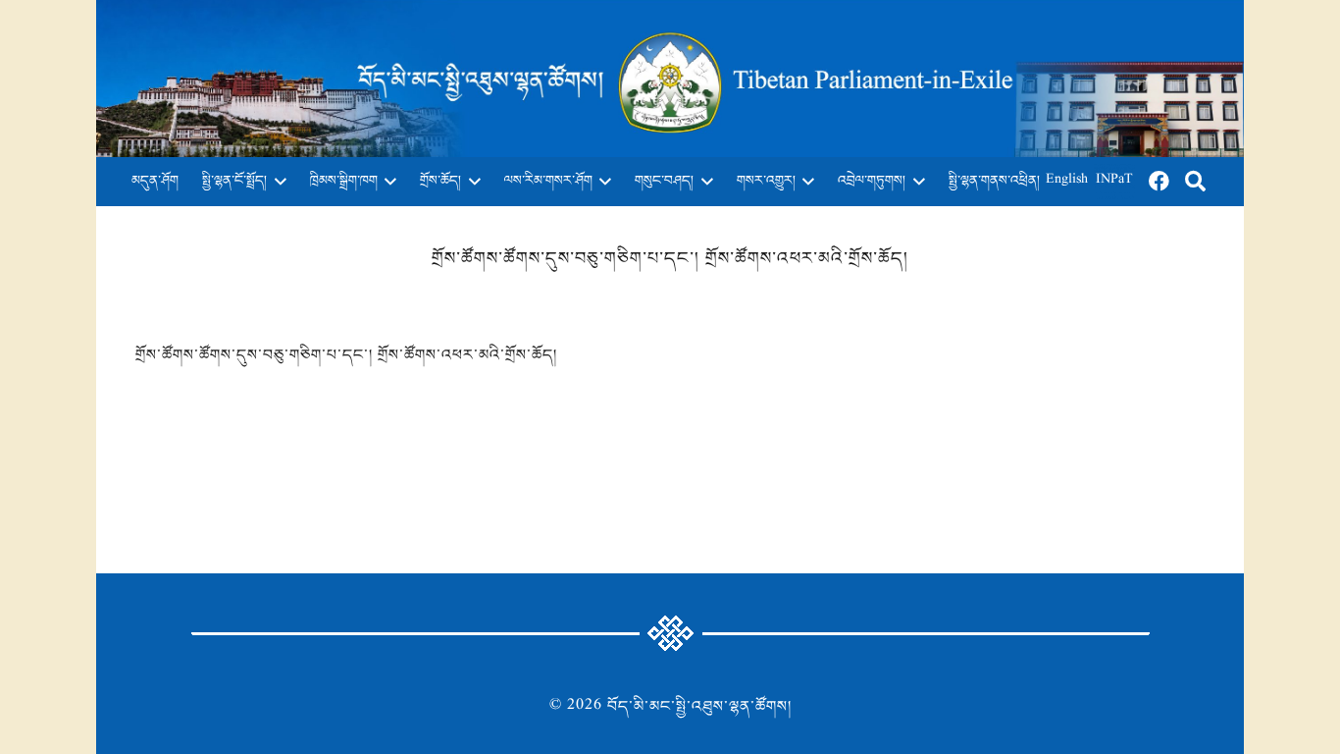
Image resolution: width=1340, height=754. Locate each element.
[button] (276, 181)
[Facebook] (1159, 181)
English (1067, 181)
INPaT (1114, 181)
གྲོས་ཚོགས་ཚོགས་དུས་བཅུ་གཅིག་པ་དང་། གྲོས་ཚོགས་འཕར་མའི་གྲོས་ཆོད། (346, 355)
